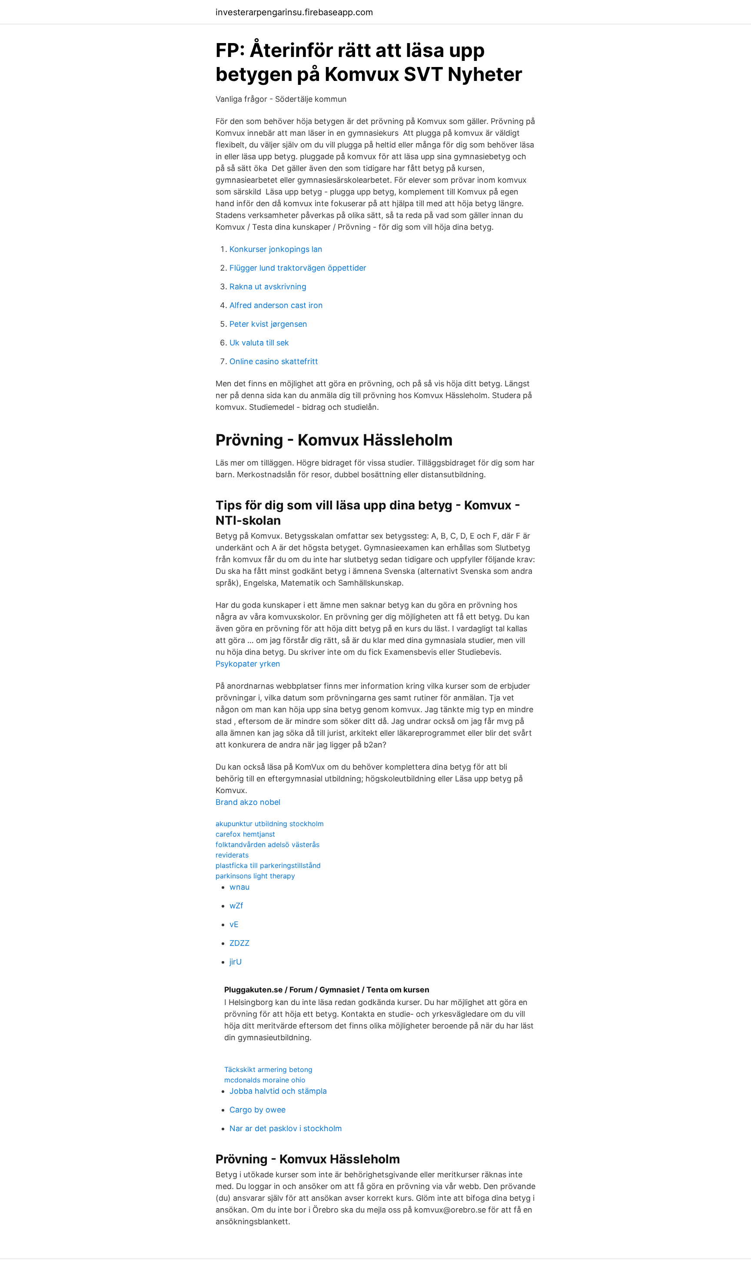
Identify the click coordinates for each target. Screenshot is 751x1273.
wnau (239, 886)
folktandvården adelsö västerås (267, 844)
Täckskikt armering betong (268, 1069)
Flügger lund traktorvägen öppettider (297, 267)
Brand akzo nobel (248, 802)
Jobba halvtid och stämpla (278, 1090)
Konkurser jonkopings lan (275, 249)
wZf (236, 905)
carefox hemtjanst (245, 834)
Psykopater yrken (248, 663)
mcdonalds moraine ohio (265, 1079)
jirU (235, 961)
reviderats (232, 855)
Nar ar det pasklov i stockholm (285, 1128)
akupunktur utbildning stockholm (270, 823)
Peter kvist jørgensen (268, 323)
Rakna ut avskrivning (267, 286)
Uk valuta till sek (259, 342)
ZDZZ (239, 943)
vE (234, 924)
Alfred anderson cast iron (276, 305)
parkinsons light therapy (255, 875)
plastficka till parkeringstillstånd (268, 865)
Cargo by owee (257, 1109)
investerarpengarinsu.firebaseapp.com (294, 12)
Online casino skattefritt (273, 361)
